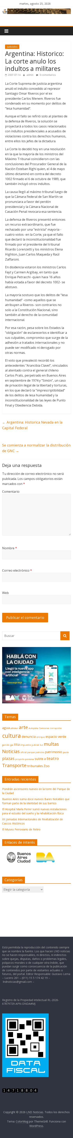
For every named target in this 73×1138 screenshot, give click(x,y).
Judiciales (12, 46)
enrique (40, 737)
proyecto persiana (24, 759)
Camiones (44, 728)
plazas (8, 758)
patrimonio (53, 752)
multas (51, 744)
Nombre (9, 548)
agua (6, 728)
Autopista (33, 728)
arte (23, 727)
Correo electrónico (17, 570)
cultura (11, 735)
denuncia (29, 736)
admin (30, 75)
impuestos (25, 745)
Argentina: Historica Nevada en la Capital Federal (32, 425)
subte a (40, 758)
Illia (17, 744)
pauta (66, 752)
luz (41, 745)
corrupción (56, 728)
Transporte (14, 765)
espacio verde (56, 736)
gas (11, 745)
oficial (23, 752)
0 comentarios (47, 75)
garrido (6, 745)
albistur (14, 728)
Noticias (11, 751)
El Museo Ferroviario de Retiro (21, 829)
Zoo (46, 766)
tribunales (35, 766)
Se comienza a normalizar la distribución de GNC (36, 448)
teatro (53, 758)
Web (5, 593)
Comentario (10, 491)
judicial (35, 745)
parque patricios (35, 752)
